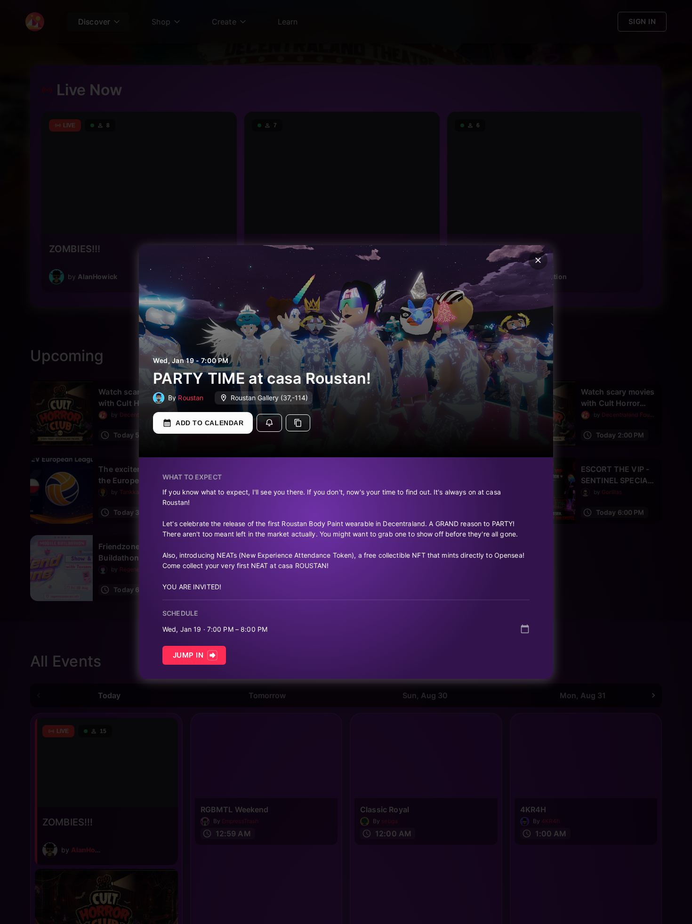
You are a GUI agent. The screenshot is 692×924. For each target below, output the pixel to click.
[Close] (538, 260)
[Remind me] (269, 423)
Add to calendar (209, 423)
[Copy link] (298, 422)
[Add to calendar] (525, 629)
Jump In (188, 655)
